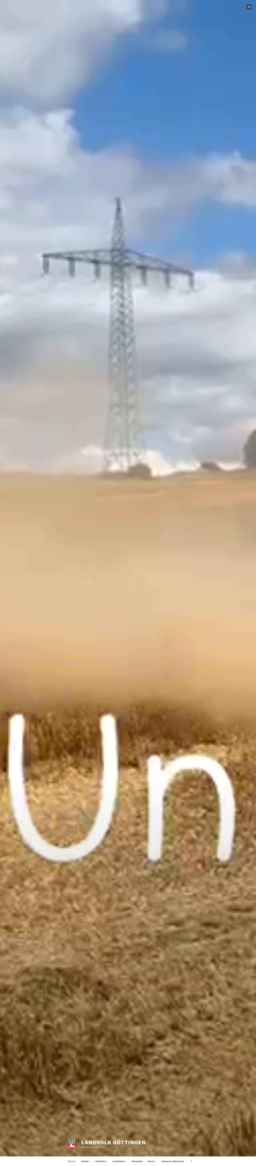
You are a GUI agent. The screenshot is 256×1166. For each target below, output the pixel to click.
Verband (84, 1161)
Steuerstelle (137, 1161)
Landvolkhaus (119, 1161)
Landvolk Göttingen (113, 1142)
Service (151, 1161)
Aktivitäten (100, 1161)
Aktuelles (71, 1161)
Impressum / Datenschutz (172, 1161)
